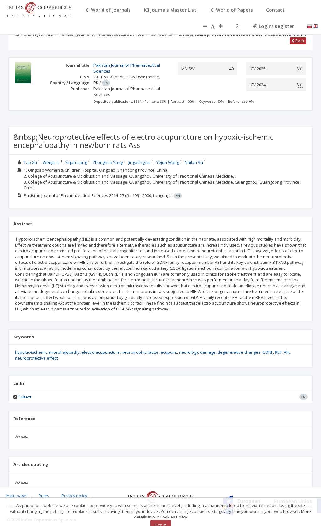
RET (278, 352)
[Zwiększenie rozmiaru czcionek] (223, 26)
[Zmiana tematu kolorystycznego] (237, 26)
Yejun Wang (167, 162)
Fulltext (24, 397)
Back (299, 41)
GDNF (267, 352)
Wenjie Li (51, 162)
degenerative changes (239, 352)
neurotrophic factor (140, 352)
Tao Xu (30, 162)
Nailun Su (194, 162)
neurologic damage (197, 352)
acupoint (168, 352)
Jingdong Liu (139, 162)
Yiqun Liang (76, 162)
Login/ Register (276, 26)
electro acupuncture (101, 352)
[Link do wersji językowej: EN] (315, 26)
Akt (287, 352)
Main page (16, 495)
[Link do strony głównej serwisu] (39, 9)
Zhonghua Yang (107, 162)
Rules (44, 495)
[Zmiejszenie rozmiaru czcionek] (202, 26)
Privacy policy (74, 495)
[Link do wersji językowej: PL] (309, 26)
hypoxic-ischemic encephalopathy (47, 352)
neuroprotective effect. (37, 358)
